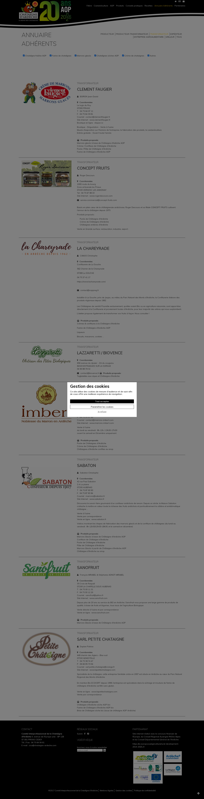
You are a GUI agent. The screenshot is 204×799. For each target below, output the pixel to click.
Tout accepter (102, 401)
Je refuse (102, 411)
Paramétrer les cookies (102, 406)
